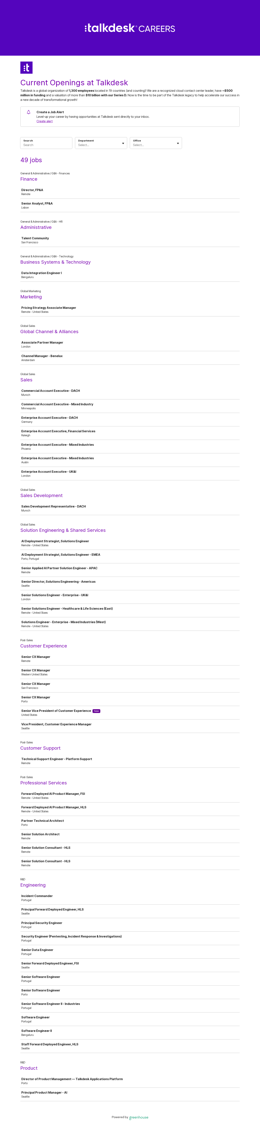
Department (86, 140)
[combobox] (78, 145)
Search (28, 140)
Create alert (45, 121)
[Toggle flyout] (123, 143)
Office (137, 140)
